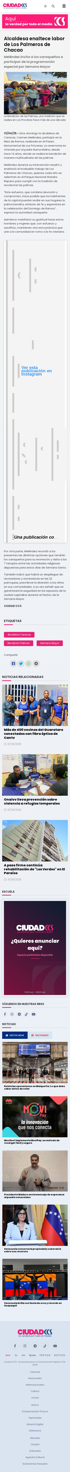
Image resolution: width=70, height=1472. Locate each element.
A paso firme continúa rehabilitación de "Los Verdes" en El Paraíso (34, 869)
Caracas (35, 1372)
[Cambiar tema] (45, 6)
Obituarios (35, 1430)
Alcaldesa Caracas (19, 634)
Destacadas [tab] (17, 1035)
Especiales (35, 1417)
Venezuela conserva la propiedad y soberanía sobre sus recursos (32, 1250)
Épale (32, 1355)
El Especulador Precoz (35, 1411)
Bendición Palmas (19, 643)
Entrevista (35, 1451)
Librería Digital (35, 1424)
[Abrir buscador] (53, 6)
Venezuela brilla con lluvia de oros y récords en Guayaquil (33, 1304)
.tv (15, 1355)
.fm (23, 1355)
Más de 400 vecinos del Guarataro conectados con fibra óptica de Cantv (33, 733)
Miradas (35, 1438)
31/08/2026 (14, 744)
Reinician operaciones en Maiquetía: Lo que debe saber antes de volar (34, 1087)
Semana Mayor (49, 643)
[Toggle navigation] (63, 6)
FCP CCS (45, 1355)
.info (7, 1355)
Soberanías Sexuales (35, 1463)
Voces (35, 1397)
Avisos (35, 1405)
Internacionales (35, 1384)
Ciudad (35, 1444)
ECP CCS (59, 1355)
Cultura (35, 1391)
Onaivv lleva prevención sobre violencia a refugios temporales (32, 801)
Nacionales (35, 1378)
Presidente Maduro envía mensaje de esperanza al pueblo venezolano (34, 1196)
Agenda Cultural (35, 1457)
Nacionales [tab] (41, 1035)
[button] (35, 948)
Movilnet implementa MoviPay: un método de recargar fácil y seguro (32, 1141)
